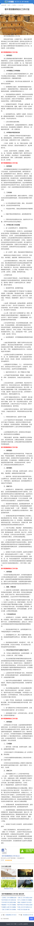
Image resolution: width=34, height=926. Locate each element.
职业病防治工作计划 (28, 914)
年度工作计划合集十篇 (23, 909)
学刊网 (15, 924)
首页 (9, 5)
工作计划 (20, 5)
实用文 (14, 5)
